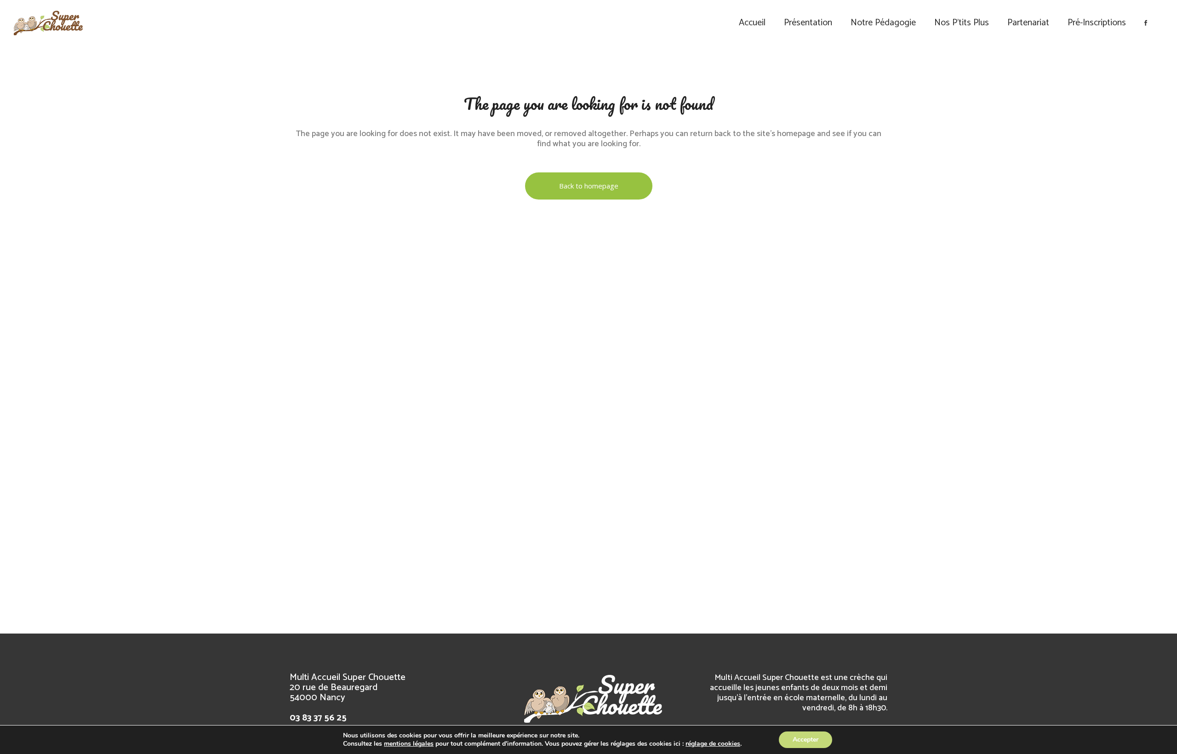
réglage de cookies (713, 744)
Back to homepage (588, 185)
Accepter (805, 739)
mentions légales (409, 743)
